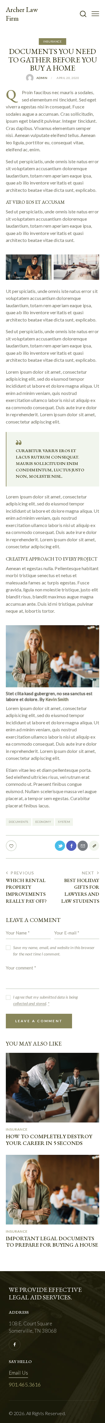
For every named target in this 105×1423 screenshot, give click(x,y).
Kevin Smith (57, 699)
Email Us (18, 1373)
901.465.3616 (25, 1384)
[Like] (12, 845)
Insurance (52, 41)
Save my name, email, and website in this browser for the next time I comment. (53, 950)
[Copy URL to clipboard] (94, 846)
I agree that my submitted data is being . (45, 1000)
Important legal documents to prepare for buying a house (52, 1242)
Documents (18, 821)
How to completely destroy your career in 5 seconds (49, 1140)
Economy (43, 821)
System (64, 821)
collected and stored (29, 1004)
